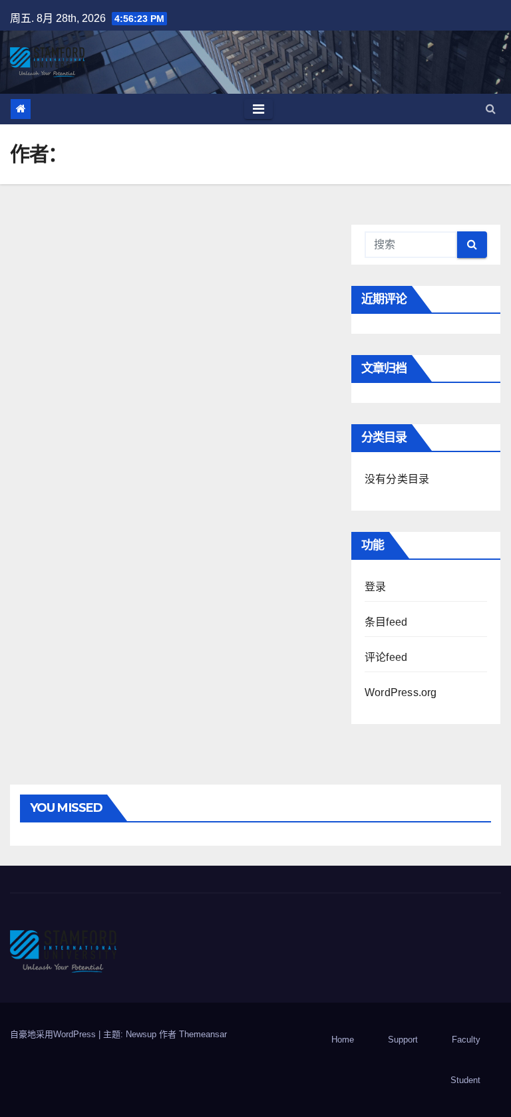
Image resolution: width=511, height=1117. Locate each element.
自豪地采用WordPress (54, 1034)
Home (342, 1040)
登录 (375, 586)
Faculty (466, 1040)
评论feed (386, 657)
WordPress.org (401, 692)
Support (403, 1040)
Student (465, 1080)
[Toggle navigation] (258, 109)
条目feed (386, 622)
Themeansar (203, 1034)
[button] (491, 108)
